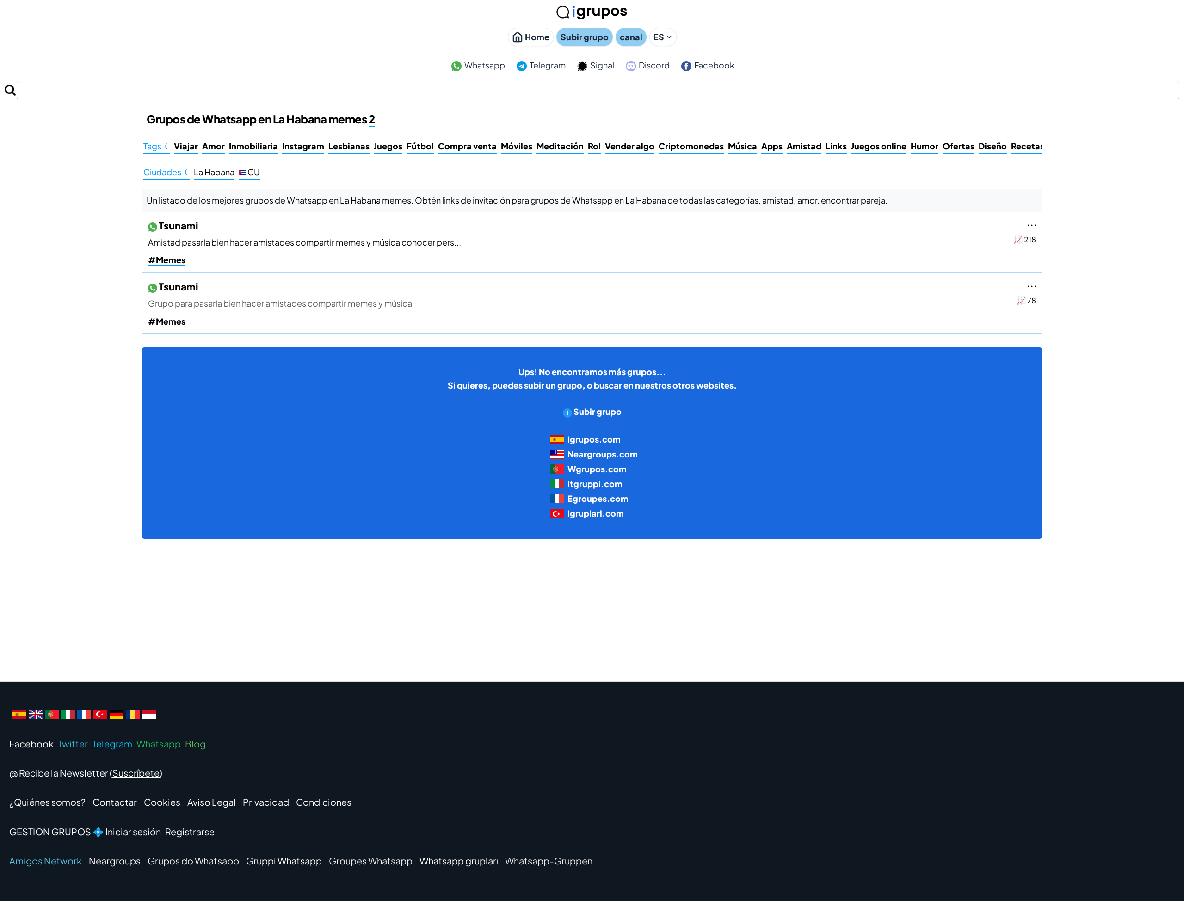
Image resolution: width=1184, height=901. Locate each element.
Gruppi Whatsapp (284, 860)
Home (537, 36)
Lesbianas (349, 146)
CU (253, 172)
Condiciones (324, 802)
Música (742, 146)
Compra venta (467, 146)
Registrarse (190, 831)
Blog (195, 743)
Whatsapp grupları (458, 860)
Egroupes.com (598, 498)
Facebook (713, 65)
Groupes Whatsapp (371, 860)
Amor (213, 146)
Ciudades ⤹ (166, 172)
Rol (594, 146)
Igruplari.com (595, 513)
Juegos (388, 146)
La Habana (214, 172)
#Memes (166, 259)
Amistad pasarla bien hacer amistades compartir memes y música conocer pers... (304, 242)
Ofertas (958, 146)
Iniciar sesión (133, 831)
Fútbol (420, 146)
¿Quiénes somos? (47, 802)
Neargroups (115, 860)
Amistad (804, 146)
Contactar (114, 802)
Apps (772, 146)
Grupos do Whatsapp (193, 860)
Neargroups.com (602, 454)
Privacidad (266, 802)
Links (836, 146)
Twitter (73, 743)
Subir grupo (585, 36)
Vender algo (629, 146)
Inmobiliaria (253, 146)
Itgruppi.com (595, 483)
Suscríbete (136, 772)
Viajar (186, 146)
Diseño (993, 146)
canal (631, 36)
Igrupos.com (594, 439)
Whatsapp (484, 65)
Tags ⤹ (156, 146)
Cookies (162, 802)
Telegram (547, 65)
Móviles (516, 146)
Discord (653, 65)
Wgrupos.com (597, 468)
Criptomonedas (691, 146)
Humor (924, 146)
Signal (601, 65)
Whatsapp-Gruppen (548, 860)
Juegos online (878, 146)
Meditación (560, 146)
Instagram (303, 146)
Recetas (1027, 146)
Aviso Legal (211, 802)
